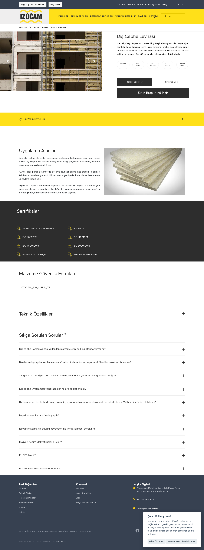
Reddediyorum (188, 541)
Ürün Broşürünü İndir (153, 93)
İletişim (22, 512)
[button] (7, 61)
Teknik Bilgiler (25, 493)
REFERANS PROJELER (101, 16)
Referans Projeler (27, 498)
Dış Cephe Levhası (58, 27)
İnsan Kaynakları (152, 4)
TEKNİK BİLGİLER (79, 16)
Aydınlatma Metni (26, 541)
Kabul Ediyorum (156, 541)
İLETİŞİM (153, 16)
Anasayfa (23, 27)
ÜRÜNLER (63, 16)
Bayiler (22, 507)
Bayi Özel (55, 4)
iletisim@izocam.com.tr (147, 508)
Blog (164, 4)
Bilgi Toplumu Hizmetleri (33, 4)
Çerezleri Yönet (59, 541)
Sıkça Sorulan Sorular (86, 502)
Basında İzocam (135, 4)
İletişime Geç (171, 82)
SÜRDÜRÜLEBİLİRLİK (125, 16)
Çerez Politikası (43, 541)
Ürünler (22, 488)
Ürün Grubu (34, 27)
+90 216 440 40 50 (146, 499)
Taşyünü (44, 27)
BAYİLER (142, 16)
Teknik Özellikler (134, 82)
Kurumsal (121, 4)
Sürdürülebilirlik (26, 502)
